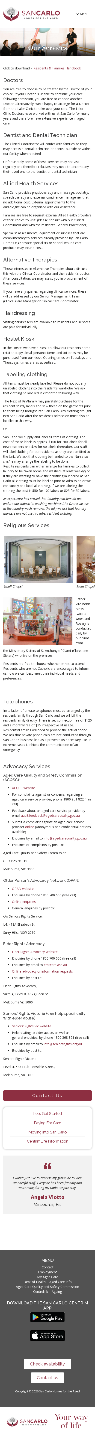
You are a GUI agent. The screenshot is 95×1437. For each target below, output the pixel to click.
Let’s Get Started (47, 1113)
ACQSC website (23, 788)
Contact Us (47, 1095)
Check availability (47, 1364)
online (29, 827)
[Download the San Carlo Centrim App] (47, 1321)
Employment (47, 1272)
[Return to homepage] (31, 14)
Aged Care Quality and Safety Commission (47, 1286)
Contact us (47, 1377)
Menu (84, 14)
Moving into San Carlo (47, 1132)
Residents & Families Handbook (57, 68)
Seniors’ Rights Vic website (31, 1026)
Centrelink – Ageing (47, 1291)
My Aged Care (47, 1277)
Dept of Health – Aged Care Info (48, 1282)
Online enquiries (24, 901)
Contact (47, 1267)
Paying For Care (47, 1122)
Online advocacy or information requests (42, 971)
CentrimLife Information (47, 1141)
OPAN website (23, 888)
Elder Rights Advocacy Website (35, 952)
